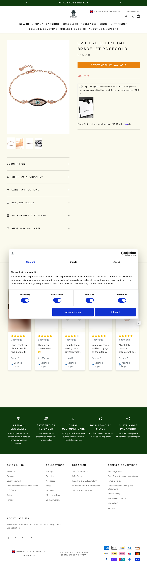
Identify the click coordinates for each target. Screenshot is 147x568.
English (131, 12)
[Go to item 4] (38, 143)
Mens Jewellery (53, 495)
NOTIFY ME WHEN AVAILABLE (109, 65)
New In (24, 24)
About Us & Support (104, 29)
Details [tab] (73, 262)
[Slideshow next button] (139, 323)
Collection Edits (73, 29)
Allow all (115, 312)
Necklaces (89, 24)
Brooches (50, 490)
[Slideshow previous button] (8, 323)
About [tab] (116, 262)
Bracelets (70, 24)
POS (81, 552)
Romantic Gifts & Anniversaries (86, 485)
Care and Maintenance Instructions (22, 485)
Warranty (112, 508)
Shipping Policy (115, 471)
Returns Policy (114, 481)
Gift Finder (119, 24)
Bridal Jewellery (53, 500)
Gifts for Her (77, 476)
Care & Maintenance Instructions (123, 476)
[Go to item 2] (20, 143)
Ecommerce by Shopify (74, 555)
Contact (10, 476)
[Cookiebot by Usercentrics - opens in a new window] (123, 253)
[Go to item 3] (29, 143)
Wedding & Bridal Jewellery (84, 481)
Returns (10, 495)
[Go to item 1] (11, 143)
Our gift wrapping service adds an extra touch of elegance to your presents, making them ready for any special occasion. (109, 89)
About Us (11, 471)
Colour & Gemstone (42, 29)
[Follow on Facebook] (8, 537)
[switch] (57, 300)
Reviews (10, 500)
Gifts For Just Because (82, 490)
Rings (104, 24)
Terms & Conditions (117, 498)
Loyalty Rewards (14, 481)
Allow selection (73, 312)
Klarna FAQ (113, 503)
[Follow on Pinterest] (23, 537)
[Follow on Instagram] (15, 537)
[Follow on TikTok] (30, 537)
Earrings (53, 24)
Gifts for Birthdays (80, 471)
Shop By (37, 24)
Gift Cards (11, 490)
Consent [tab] (30, 262)
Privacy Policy (114, 493)
